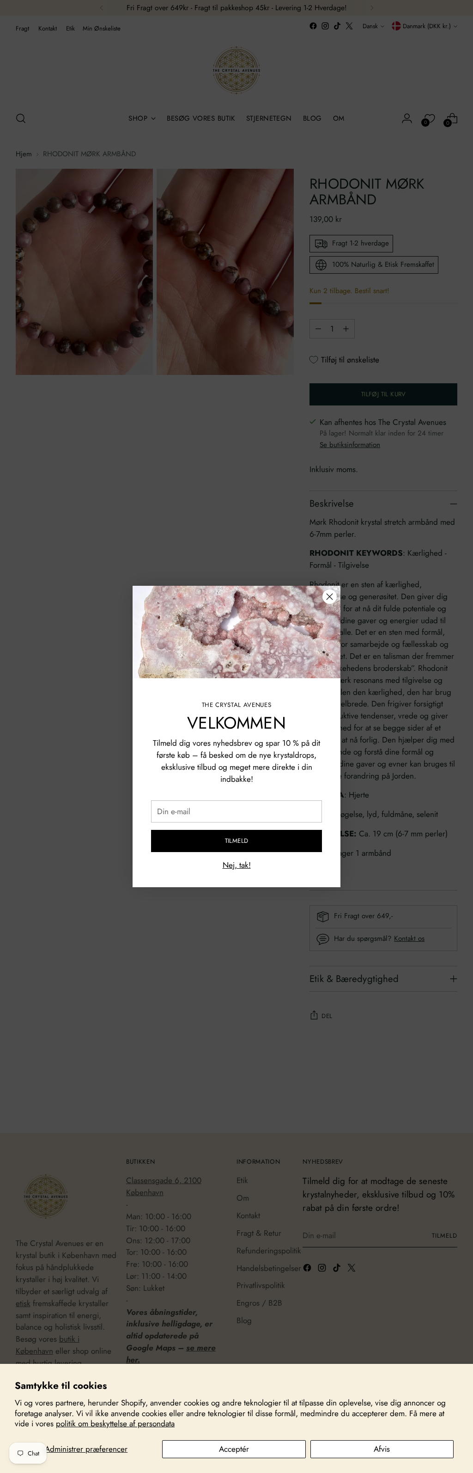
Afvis (382, 1449)
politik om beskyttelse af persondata (115, 1423)
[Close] (329, 596)
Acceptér (234, 1449)
